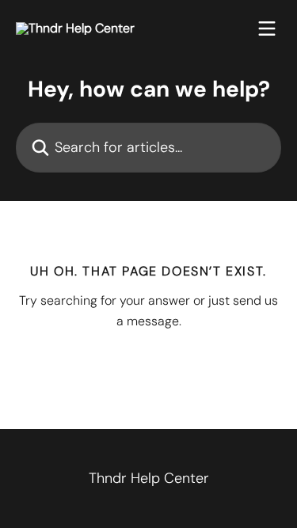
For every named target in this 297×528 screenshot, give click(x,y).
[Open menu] (267, 28)
